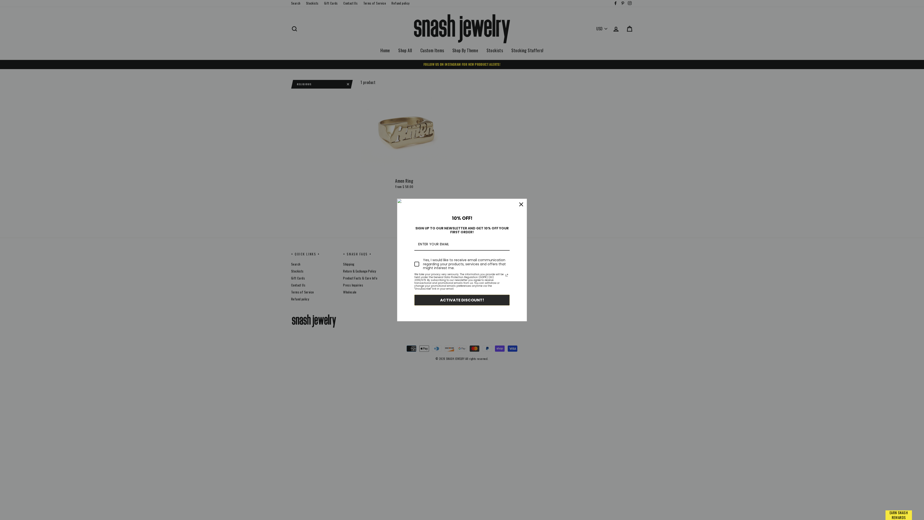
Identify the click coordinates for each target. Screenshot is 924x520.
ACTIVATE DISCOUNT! (462, 300)
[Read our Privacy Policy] (507, 275)
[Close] (521, 204)
